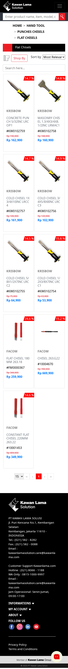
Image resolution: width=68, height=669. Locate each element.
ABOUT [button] (13, 615)
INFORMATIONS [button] (19, 603)
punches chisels (30, 32)
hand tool (36, 26)
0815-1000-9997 (33, 574)
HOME (17, 26)
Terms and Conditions (22, 649)
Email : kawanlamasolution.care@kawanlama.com (31, 583)
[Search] (62, 16)
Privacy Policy (17, 644)
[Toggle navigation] (59, 6)
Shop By (19, 58)
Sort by (36, 57)
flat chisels (27, 38)
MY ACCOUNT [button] (18, 609)
